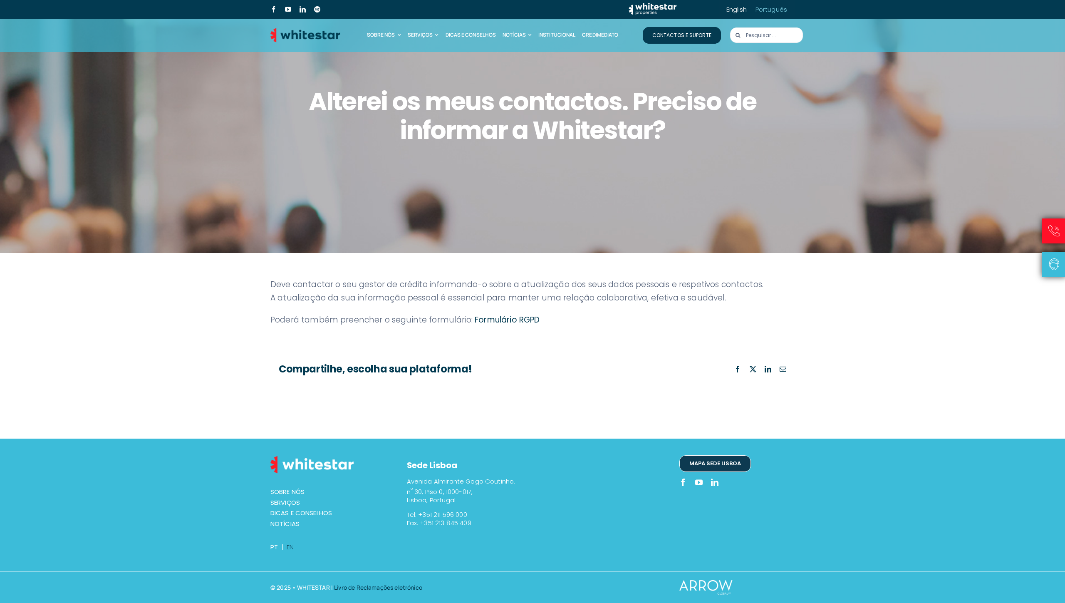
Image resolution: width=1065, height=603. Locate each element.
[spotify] (317, 9)
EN (290, 547)
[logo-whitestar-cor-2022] (305, 30)
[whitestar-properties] (653, 6)
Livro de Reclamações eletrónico (378, 587)
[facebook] (273, 9)
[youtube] (288, 9)
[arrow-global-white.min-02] (710, 584)
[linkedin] (303, 9)
